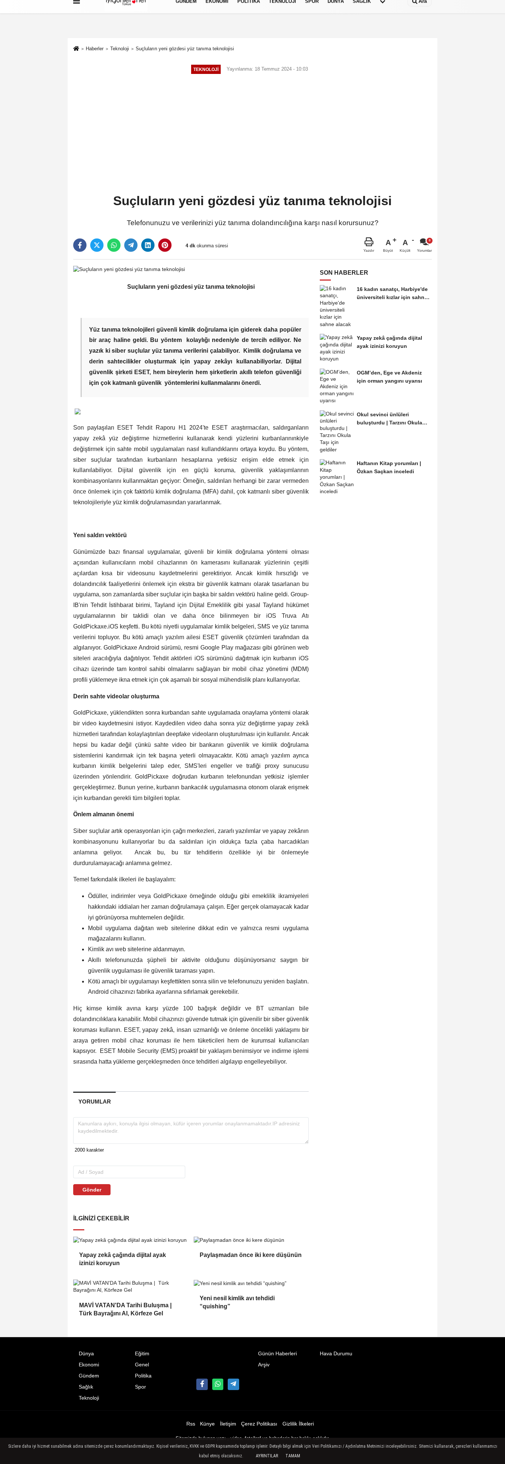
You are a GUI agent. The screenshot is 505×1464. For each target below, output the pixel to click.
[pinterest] (165, 245)
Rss (190, 1424)
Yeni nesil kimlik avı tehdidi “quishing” (237, 1302)
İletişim (228, 1424)
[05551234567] (217, 1384)
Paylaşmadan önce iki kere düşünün (251, 1255)
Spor (140, 1387)
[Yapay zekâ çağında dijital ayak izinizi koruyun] (130, 1240)
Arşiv (264, 1365)
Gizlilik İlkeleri (298, 1424)
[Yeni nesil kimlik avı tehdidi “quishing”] (251, 1283)
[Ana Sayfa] (76, 49)
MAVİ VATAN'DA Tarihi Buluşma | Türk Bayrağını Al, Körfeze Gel (126, 1309)
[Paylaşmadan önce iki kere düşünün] (251, 1240)
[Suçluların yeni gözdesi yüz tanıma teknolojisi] (129, 269)
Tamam (292, 1455)
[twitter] (97, 245)
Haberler (95, 48)
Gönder (91, 1190)
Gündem (89, 1376)
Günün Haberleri (277, 1353)
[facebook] (80, 245)
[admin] (233, 1384)
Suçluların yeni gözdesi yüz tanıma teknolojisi (185, 48)
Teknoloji (119, 48)
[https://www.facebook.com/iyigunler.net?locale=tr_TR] (201, 1384)
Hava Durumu (336, 1353)
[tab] (94, 1101)
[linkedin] (148, 245)
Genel (142, 1365)
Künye (207, 1424)
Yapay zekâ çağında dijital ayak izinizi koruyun (122, 1259)
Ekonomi (89, 1365)
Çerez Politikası (259, 1424)
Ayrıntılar (267, 1455)
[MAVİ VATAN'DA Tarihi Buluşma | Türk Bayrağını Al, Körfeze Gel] (130, 1287)
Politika (143, 1376)
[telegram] (131, 245)
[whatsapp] (114, 245)
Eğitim (142, 1353)
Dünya (86, 1353)
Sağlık (86, 1387)
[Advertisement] (252, 134)
